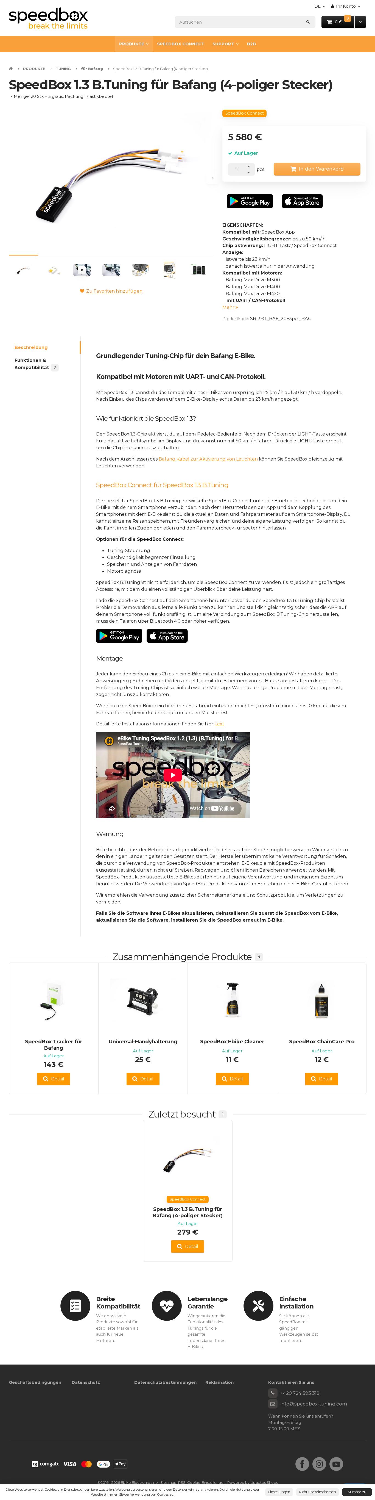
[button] (360, 22)
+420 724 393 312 (299, 1393)
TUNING (63, 68)
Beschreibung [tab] (31, 347)
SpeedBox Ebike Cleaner (232, 1041)
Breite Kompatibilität (118, 1302)
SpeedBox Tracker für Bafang (53, 1044)
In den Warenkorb (321, 169)
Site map (168, 1482)
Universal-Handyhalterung (143, 1041)
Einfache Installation (296, 1302)
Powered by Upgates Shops (252, 1482)
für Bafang (92, 68)
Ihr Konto (346, 6)
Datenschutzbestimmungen (165, 1382)
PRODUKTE (131, 43)
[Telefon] (273, 1393)
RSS (182, 1482)
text (219, 724)
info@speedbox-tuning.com (313, 1404)
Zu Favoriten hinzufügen (114, 291)
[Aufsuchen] (308, 22)
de (321, 8)
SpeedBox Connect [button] (244, 113)
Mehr (229, 307)
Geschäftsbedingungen (35, 1382)
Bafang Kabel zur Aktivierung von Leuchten (208, 459)
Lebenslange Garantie (208, 1302)
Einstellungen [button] (279, 1492)
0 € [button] (345, 21)
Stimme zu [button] (357, 1492)
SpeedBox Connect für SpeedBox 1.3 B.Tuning (162, 485)
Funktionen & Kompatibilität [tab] (35, 363)
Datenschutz (86, 1382)
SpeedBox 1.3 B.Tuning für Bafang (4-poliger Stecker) (188, 1212)
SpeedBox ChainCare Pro (321, 1041)
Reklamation (219, 1382)
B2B (251, 43)
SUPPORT (223, 43)
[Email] (273, 1403)
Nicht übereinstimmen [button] (317, 1492)
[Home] (48, 18)
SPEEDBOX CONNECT (180, 43)
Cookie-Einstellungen (206, 1482)
